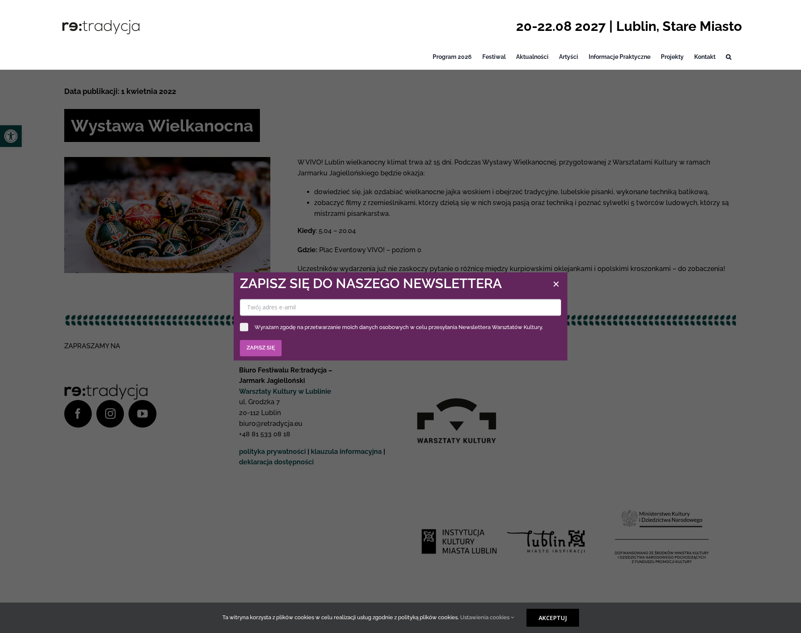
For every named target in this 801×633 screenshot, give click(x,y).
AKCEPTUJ (553, 618)
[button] (728, 57)
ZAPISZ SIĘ (261, 348)
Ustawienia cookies (485, 617)
